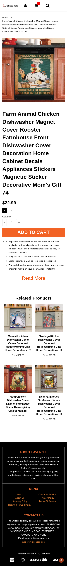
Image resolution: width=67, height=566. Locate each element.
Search (19, 494)
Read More (33, 278)
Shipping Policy (19, 501)
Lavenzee (21, 553)
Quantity (6, 216)
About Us (19, 498)
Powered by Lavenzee (39, 553)
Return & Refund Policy (19, 505)
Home (5, 17)
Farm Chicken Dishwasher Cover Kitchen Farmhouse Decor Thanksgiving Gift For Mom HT (18, 403)
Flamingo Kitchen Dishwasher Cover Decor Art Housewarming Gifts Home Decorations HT (49, 343)
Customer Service (47, 494)
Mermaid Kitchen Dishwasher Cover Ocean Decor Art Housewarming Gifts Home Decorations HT (18, 343)
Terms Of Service (47, 501)
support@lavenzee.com (33, 542)
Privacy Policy (47, 498)
